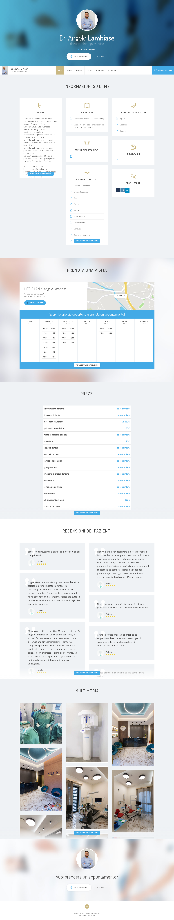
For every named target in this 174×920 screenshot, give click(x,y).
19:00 (45, 357)
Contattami (100, 56)
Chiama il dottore (36, 302)
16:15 (53, 347)
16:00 (45, 347)
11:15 (53, 333)
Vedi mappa (121, 296)
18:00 (72, 342)
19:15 (53, 357)
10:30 (102, 333)
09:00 (64, 328)
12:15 (53, 342)
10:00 (64, 333)
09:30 (45, 328)
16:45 (53, 352)
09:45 (53, 328)
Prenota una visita (165, 70)
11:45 (53, 338)
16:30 (45, 352)
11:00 (45, 333)
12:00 (45, 342)
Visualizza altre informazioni (40, 174)
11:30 (45, 338)
